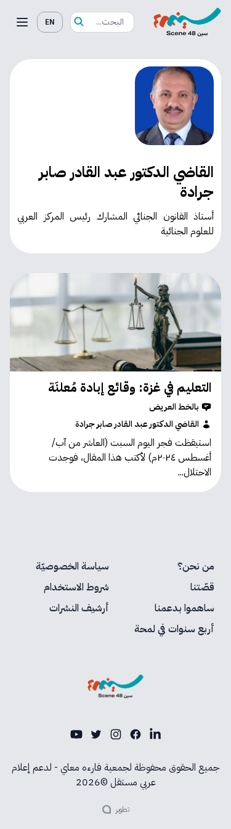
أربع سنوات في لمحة (174, 629)
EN (50, 22)
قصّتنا (202, 587)
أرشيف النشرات (79, 608)
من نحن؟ (195, 566)
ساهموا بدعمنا (184, 608)
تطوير (122, 809)
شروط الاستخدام (76, 587)
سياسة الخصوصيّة (72, 566)
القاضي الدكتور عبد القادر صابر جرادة (137, 424)
